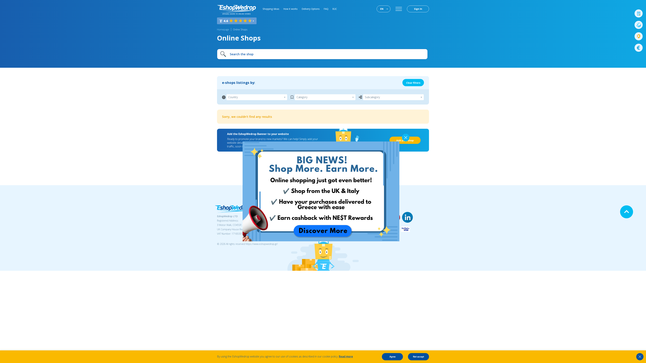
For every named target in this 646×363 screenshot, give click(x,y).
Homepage (223, 29)
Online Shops (240, 29)
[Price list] (639, 48)
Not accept (418, 356)
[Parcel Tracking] (639, 36)
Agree (392, 356)
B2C (334, 8)
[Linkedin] (407, 217)
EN (381, 8)
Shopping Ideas (271, 8)
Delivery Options (311, 8)
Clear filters (413, 82)
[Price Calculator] (639, 13)
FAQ (326, 8)
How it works (290, 8)
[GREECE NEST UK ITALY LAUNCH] (321, 240)
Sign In (418, 8)
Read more (346, 356)
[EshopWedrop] (236, 9)
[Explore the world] (639, 25)
